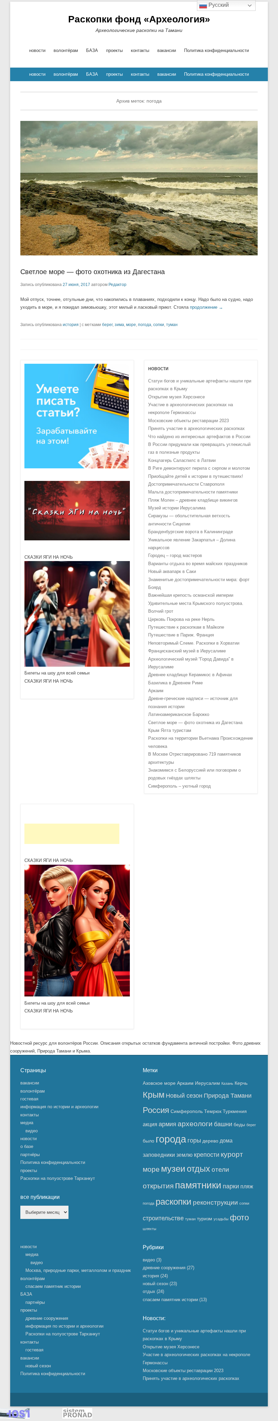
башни (223, 1124)
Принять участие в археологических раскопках (196, 428)
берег (107, 324)
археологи (195, 1124)
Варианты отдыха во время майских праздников (197, 563)
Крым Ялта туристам (169, 730)
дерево (210, 1141)
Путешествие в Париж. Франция (181, 634)
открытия (158, 1186)
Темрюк (212, 1111)
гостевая (29, 1098)
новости (37, 50)
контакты (140, 50)
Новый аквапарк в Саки (172, 571)
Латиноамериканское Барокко (178, 714)
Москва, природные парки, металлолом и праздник (78, 1270)
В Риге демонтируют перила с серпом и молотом (199, 468)
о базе (26, 1146)
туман (172, 324)
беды (239, 1124)
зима (119, 324)
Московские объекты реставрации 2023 (188, 420)
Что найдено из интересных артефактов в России (199, 436)
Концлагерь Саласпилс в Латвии (182, 460)
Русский (218, 5)
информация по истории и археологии (59, 1106)
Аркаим (155, 690)
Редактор (117, 284)
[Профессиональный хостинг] (15, 1417)
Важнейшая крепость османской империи (190, 595)
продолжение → (206, 307)
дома (226, 1140)
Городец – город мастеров (175, 555)
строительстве (163, 1218)
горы (194, 1140)
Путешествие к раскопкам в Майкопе (186, 627)
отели (220, 1169)
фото (239, 1217)
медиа (26, 1122)
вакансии (166, 50)
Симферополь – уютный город (179, 786)
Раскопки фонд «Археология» (139, 19)
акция (150, 1124)
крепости (206, 1154)
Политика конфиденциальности (216, 50)
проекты (114, 50)
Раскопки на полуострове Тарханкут (57, 1178)
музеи (173, 1168)
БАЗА (92, 50)
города (171, 1139)
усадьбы (221, 1219)
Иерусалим (207, 1083)
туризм (204, 1218)
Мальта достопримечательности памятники (193, 491)
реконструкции (215, 1202)
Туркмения (235, 1111)
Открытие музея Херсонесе (176, 396)
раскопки (174, 1202)
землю (184, 1155)
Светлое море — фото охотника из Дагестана (92, 271)
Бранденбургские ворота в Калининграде (190, 531)
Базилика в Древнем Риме (175, 682)
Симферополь (187, 1111)
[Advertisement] (71, 834)
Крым (153, 1094)
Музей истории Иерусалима (176, 507)
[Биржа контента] (76, 466)
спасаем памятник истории (53, 1286)
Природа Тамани (228, 1095)
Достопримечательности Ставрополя (186, 484)
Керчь (241, 1083)
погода (144, 324)
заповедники (159, 1155)
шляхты (149, 1229)
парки (231, 1186)
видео (31, 1130)
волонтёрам (66, 50)
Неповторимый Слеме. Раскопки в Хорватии (193, 643)
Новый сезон (184, 1095)
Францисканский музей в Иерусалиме (187, 650)
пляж (246, 1186)
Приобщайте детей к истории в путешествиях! (195, 476)
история (71, 324)
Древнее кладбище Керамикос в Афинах (190, 674)
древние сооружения (46, 1318)
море (131, 324)
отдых (198, 1168)
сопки (158, 324)
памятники (198, 1185)
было (148, 1141)
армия (167, 1124)
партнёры (30, 1154)
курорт (232, 1154)
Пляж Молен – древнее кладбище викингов (193, 500)
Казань (227, 1083)
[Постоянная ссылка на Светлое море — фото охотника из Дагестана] (139, 188)
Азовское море (159, 1083)
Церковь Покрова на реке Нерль (181, 619)
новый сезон (38, 1365)
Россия (156, 1110)
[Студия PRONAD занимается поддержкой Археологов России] (77, 1417)
